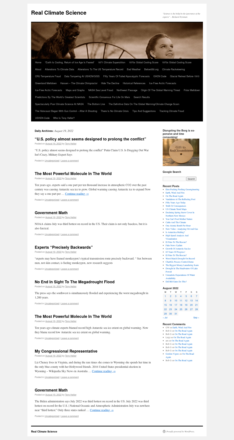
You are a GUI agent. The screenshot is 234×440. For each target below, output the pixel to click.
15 (165, 304)
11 (181, 300)
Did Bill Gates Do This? (176, 281)
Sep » (196, 317)
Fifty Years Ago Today (176, 202)
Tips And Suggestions (144, 111)
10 (176, 300)
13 (191, 300)
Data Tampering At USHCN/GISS (82, 76)
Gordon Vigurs (172, 353)
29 (165, 313)
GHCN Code (159, 76)
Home (38, 62)
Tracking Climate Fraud (171, 111)
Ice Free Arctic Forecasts (162, 83)
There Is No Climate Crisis (115, 111)
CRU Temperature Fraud (48, 76)
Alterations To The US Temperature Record (100, 69)
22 (165, 309)
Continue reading (77, 193)
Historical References (134, 83)
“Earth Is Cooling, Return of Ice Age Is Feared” (69, 62)
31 (176, 313)
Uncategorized (52, 160)
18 (181, 304)
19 (186, 304)
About (38, 69)
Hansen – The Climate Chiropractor (78, 83)
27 (191, 309)
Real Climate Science (58, 12)
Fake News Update (174, 245)
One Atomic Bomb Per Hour (178, 225)
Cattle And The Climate (176, 222)
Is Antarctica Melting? (175, 232)
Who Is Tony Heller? (64, 118)
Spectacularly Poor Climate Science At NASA (59, 104)
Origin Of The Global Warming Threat (160, 90)
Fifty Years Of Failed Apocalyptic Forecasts (126, 76)
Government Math (51, 212)
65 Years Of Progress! (175, 251)
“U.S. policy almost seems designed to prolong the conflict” (90, 139)
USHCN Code (42, 118)
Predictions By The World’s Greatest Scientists (60, 97)
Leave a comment (70, 160)
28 (196, 309)
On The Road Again (174, 195)
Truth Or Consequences (176, 205)
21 (196, 304)
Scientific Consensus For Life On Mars (109, 97)
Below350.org (151, 69)
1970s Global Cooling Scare (143, 62)
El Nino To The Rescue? (176, 241)
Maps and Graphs (75, 90)
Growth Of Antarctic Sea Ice (178, 248)
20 (191, 304)
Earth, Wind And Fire (175, 192)
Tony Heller (70, 143)
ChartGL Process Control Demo (180, 261)
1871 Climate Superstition (111, 62)
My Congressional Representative (66, 351)
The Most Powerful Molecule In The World (73, 173)
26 (186, 309)
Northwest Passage (127, 90)
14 (196, 300)
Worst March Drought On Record (180, 258)
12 (186, 300)
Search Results (142, 97)
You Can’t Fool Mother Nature (179, 218)
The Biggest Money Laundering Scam (182, 265)
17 (176, 304)
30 (170, 313)
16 (170, 304)
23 (170, 309)
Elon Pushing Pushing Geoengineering (182, 189)
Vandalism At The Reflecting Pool (180, 199)
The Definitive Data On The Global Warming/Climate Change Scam (144, 104)
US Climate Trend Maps (176, 209)
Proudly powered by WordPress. (180, 431)
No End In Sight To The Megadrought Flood (75, 281)
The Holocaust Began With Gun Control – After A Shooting (66, 111)
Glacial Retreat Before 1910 (184, 76)
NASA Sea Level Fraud (100, 90)
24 (176, 309)
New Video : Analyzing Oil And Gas (182, 228)
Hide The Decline (110, 83)
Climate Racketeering (173, 69)
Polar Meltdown (192, 90)
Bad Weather (134, 69)
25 (181, 309)
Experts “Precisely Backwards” (64, 247)
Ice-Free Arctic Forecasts (48, 90)
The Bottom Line (96, 104)
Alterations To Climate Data (59, 69)
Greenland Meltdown (46, 83)
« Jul (165, 317)
